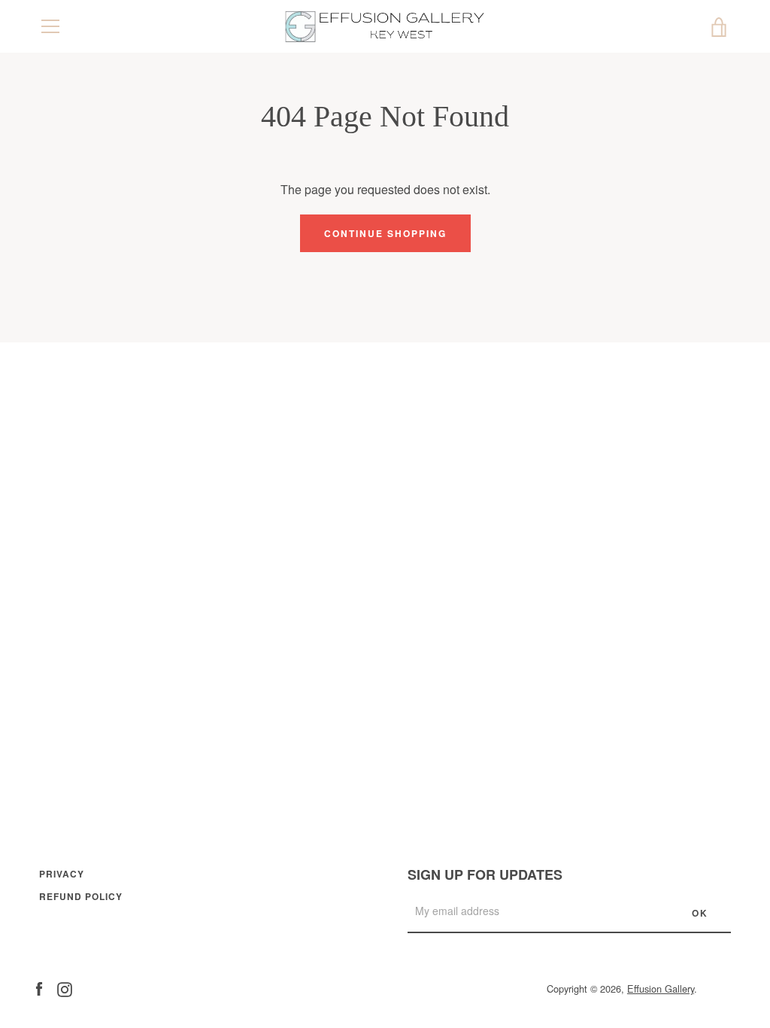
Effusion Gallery (660, 988)
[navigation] (50, 26)
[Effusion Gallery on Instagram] (64, 987)
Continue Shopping (385, 233)
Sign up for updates (485, 874)
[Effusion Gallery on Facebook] (39, 987)
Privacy (61, 873)
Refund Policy (81, 896)
